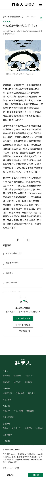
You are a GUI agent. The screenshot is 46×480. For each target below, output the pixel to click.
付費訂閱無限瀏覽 (23, 318)
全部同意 (36, 475)
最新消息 (17, 375)
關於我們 (6, 375)
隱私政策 (28, 382)
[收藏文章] (28, 240)
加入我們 (17, 382)
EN (41, 18)
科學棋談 (39, 428)
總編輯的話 (7, 393)
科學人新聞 (18, 410)
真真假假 (7, 21)
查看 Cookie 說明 (11, 468)
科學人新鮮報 (8, 417)
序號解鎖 (23, 331)
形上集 (5, 428)
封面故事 (6, 410)
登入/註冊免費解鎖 (23, 325)
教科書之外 (16, 428)
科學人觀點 (7, 399)
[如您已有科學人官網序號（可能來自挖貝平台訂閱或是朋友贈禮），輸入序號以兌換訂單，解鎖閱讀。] (29, 331)
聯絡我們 (6, 382)
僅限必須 (10, 475)
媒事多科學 (7, 434)
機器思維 (28, 428)
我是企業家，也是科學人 (25, 393)
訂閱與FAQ (29, 375)
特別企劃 (30, 410)
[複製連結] (17, 240)
